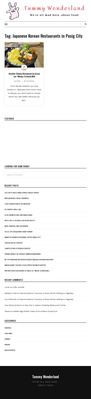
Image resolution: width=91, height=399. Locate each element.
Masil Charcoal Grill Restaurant (16, 226)
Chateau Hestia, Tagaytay (13, 242)
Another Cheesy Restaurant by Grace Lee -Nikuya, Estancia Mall (24, 75)
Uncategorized (10, 350)
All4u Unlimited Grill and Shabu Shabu (18, 215)
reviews (7, 344)
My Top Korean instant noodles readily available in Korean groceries (29, 259)
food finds (8, 333)
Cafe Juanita (18, 287)
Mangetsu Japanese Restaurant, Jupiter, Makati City (23, 237)
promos (7, 339)
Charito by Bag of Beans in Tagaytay (17, 248)
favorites (8, 328)
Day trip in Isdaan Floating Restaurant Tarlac (45, 305)
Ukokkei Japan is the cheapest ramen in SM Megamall (23, 254)
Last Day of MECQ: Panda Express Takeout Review (22, 192)
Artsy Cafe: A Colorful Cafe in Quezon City (20, 220)
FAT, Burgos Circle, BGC (13, 209)
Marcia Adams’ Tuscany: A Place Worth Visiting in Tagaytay (25, 265)
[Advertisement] (24, 140)
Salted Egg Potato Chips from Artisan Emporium (35, 311)
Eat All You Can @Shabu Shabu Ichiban (18, 231)
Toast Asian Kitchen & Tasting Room (17, 204)
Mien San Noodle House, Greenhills (17, 198)
